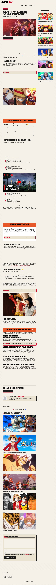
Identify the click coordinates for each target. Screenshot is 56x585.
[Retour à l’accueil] (7, 1)
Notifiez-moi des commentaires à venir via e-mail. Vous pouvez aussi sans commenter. (19, 554)
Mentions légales (6, 573)
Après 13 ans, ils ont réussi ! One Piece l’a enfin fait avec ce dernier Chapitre (45, 33)
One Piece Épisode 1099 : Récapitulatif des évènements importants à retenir (44, 69)
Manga (22, 5)
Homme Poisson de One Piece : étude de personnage (20, 265)
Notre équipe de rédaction (7, 577)
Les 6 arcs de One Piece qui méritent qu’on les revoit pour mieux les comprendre (14, 452)
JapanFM (31, 581)
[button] (34, 5)
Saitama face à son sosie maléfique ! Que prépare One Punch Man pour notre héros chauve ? (45, 57)
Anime (26, 5)
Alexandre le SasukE (20, 396)
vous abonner (27, 554)
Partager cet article (8, 38)
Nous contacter (5, 572)
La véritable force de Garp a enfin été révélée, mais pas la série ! (45, 81)
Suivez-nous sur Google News (19, 409)
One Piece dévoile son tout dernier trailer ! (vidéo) (10, 530)
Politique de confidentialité (7, 575)
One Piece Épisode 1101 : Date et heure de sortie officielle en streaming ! (13, 491)
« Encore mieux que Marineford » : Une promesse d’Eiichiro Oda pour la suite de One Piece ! (45, 22)
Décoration (30, 5)
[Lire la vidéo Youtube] (19, 182)
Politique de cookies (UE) (7, 576)
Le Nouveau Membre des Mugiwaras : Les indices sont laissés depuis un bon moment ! (45, 45)
